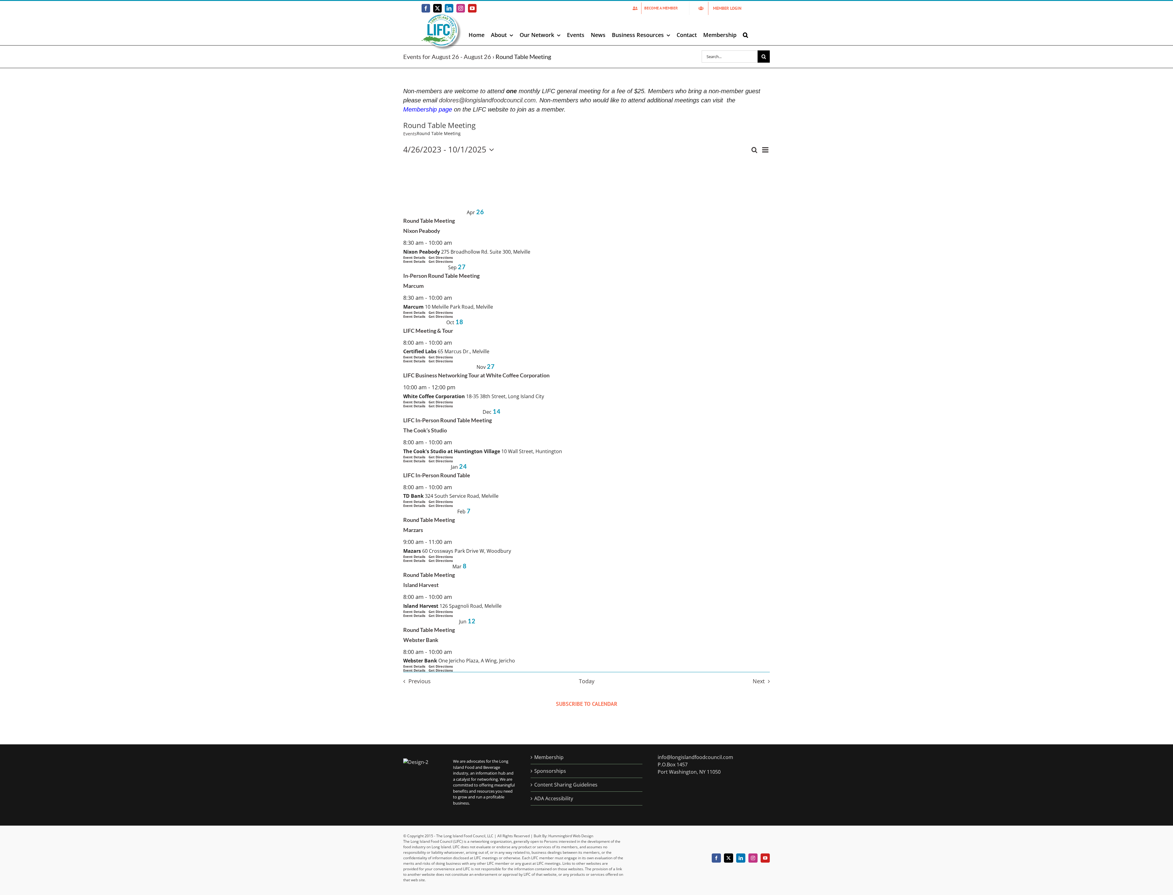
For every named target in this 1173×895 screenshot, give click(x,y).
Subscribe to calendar (586, 704)
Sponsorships (550, 771)
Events (410, 134)
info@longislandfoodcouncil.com (695, 757)
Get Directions (441, 261)
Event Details (414, 261)
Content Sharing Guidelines (565, 784)
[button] (745, 35)
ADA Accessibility (553, 798)
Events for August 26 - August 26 (447, 56)
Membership (549, 757)
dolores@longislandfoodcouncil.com (487, 100)
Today (586, 681)
